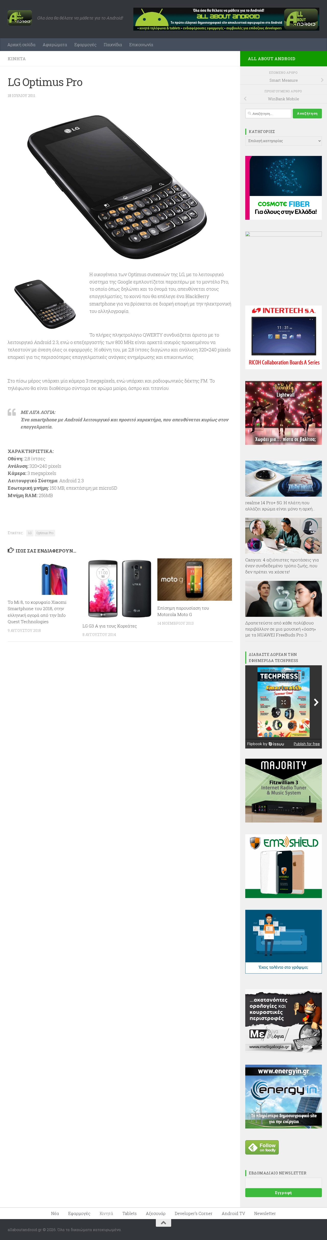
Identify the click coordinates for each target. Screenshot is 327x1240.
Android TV (233, 1213)
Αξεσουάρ (156, 1213)
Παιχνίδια (113, 44)
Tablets (129, 1213)
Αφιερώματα (55, 44)
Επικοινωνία (141, 44)
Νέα (55, 1213)
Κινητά (17, 58)
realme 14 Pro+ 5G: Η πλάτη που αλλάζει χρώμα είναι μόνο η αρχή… (280, 506)
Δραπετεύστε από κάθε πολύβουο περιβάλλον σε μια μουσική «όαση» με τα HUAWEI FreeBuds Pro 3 (280, 629)
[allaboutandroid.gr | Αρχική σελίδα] (20, 18)
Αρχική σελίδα (21, 44)
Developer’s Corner (194, 1213)
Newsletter (265, 1213)
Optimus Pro (45, 533)
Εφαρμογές (85, 44)
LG (30, 533)
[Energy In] (283, 1126)
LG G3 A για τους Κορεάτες (110, 626)
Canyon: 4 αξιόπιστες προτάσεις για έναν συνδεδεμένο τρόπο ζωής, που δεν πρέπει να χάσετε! (282, 566)
